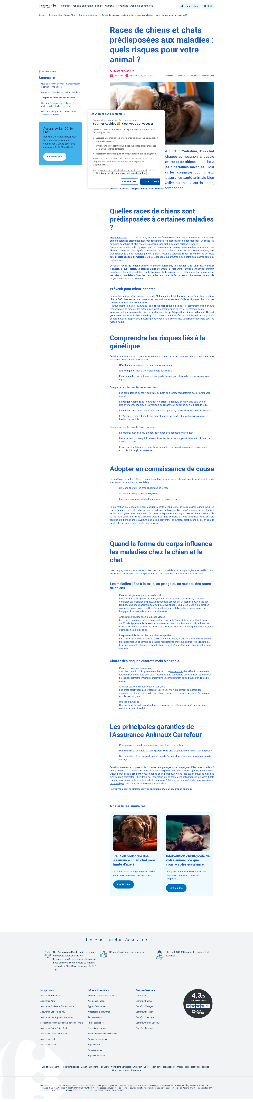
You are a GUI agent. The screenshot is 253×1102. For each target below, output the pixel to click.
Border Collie (186, 401)
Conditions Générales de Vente (95, 1067)
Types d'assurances (97, 1006)
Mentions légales (71, 1067)
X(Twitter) (149, 75)
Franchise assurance (97, 1028)
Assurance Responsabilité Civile (102, 1033)
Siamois (139, 447)
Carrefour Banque (144, 1001)
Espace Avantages (96, 1055)
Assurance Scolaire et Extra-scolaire (57, 1006)
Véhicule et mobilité (82, 5)
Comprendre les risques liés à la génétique (60, 92)
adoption (156, 479)
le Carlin (155, 638)
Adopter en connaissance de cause (58, 97)
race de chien (140, 312)
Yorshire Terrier (130, 416)
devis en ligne (117, 783)
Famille (99, 5)
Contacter (118, 75)
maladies (209, 773)
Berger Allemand (183, 620)
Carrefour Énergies (144, 1028)
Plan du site (136, 1070)
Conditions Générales (52, 1067)
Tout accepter (150, 181)
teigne (198, 447)
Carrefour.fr (141, 995)
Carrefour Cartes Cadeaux (148, 1023)
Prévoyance (122, 5)
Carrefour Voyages (144, 1006)
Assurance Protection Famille (53, 1033)
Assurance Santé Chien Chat (62, 15)
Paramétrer (129, 181)
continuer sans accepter (107, 114)
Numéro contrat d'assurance (101, 995)
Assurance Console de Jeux (53, 1012)
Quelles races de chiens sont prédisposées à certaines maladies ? (60, 85)
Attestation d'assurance (99, 1012)
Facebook (134, 75)
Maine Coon (176, 671)
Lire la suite (123, 884)
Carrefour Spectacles (145, 1017)
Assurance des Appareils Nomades (56, 1017)
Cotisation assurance (97, 1039)
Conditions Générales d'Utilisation (126, 1067)
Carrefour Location (144, 1012)
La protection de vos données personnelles (163, 1067)
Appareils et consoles (141, 5)
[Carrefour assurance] (47, 6)
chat (156, 312)
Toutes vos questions (89, 15)
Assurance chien (48, 1044)
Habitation (65, 5)
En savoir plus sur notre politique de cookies (123, 173)
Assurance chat (47, 1039)
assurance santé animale (186, 178)
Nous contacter (95, 1050)
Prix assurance (95, 1017)
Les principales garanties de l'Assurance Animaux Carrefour (59, 113)
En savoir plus (55, 156)
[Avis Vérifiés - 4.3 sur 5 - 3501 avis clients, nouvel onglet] (198, 1003)
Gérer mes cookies (120, 1070)
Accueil (42, 15)
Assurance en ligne (97, 1001)
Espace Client (94, 1044)
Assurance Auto (47, 1001)
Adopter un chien (118, 237)
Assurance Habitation (50, 995)
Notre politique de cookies (197, 1067)
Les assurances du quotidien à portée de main (61, 1023)
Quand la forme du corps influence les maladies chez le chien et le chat (58, 104)
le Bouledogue (170, 638)
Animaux (109, 5)
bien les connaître (176, 172)
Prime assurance (96, 1023)
